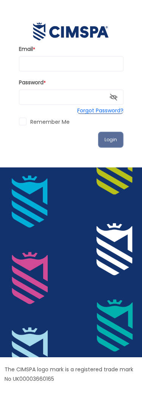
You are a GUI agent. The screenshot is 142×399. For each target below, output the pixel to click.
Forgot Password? (100, 110)
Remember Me (50, 122)
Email (27, 49)
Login (111, 139)
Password (32, 82)
